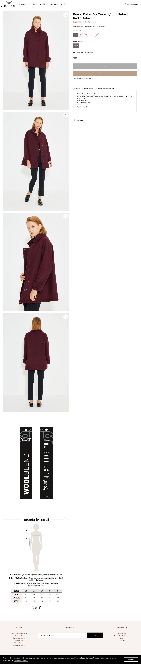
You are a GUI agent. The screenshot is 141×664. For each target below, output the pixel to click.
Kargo (86, 26)
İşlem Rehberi (19, 640)
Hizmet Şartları (19, 643)
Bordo (76, 45)
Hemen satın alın (105, 74)
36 (80, 35)
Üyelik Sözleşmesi (19, 638)
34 (75, 35)
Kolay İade (122, 640)
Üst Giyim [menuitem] (33, 4)
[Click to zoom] (65, 14)
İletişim (122, 638)
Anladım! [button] (131, 659)
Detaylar (77, 88)
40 (91, 35)
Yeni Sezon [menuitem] (22, 4)
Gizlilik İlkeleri (19, 636)
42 (97, 35)
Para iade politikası (19, 645)
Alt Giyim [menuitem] (43, 4)
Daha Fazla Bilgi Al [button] (21, 661)
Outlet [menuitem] (63, 4)
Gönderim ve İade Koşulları (105, 88)
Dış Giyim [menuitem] (54, 4)
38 (86, 35)
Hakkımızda (122, 633)
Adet (75, 58)
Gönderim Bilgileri (88, 88)
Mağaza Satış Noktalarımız (122, 636)
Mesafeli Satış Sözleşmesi (19, 633)
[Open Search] (125, 4)
